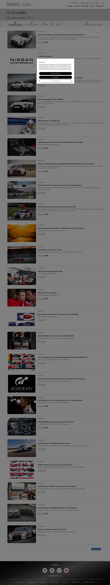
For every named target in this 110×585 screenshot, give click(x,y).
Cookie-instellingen (55, 80)
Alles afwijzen (55, 77)
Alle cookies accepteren (55, 73)
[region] (55, 71)
